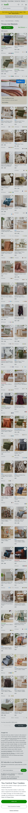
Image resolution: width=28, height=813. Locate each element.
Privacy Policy (10, 797)
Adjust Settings (14, 810)
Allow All (14, 801)
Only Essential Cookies (14, 806)
